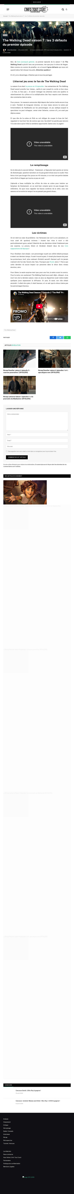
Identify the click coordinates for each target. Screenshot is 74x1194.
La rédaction (7, 1151)
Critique (5, 1125)
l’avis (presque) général (25, 62)
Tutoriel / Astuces (8, 1143)
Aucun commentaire (37, 50)
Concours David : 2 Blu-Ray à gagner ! (28, 1090)
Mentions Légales (8, 1166)
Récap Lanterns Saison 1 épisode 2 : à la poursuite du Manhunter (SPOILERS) (18, 398)
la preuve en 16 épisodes (35, 86)
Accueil (5, 16)
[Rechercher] (62, 9)
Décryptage (7, 1128)
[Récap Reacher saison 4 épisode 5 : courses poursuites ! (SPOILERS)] (19, 359)
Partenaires (7, 1160)
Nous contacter (8, 1154)
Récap (5, 1137)
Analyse (5, 1119)
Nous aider (37, 2)
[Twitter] (5, 72)
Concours (8, 1085)
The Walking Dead (9, 330)
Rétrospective (7, 1140)
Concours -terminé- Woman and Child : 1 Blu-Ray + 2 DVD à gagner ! (38, 1101)
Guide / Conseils (8, 1131)
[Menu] (8, 9)
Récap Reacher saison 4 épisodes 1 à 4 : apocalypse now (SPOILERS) (53, 371)
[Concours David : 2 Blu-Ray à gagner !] (8, 1093)
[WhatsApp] (5, 76)
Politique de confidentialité (11, 1163)
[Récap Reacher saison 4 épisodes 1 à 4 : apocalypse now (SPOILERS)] (54, 359)
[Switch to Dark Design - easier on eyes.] (66, 9)
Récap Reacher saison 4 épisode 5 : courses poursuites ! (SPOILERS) (16, 371)
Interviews (6, 1134)
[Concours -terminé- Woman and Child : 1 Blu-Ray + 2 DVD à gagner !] (8, 1103)
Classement (7, 1122)
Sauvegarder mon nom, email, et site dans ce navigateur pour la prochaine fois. (32, 451)
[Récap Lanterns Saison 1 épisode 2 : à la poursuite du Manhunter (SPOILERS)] (19, 385)
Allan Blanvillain (11, 50)
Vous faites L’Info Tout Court (12, 1157)
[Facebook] (5, 67)
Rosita (52, 262)
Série (5, 35)
